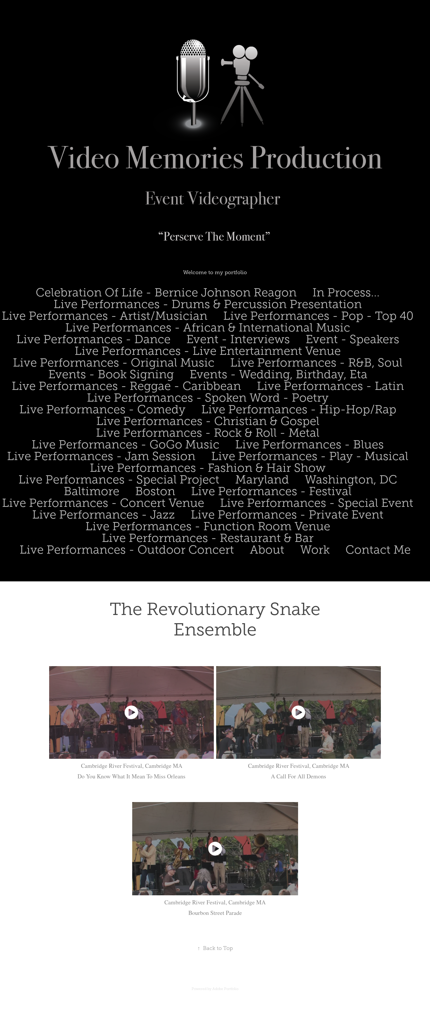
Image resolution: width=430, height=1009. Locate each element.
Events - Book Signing (111, 374)
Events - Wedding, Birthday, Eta (278, 374)
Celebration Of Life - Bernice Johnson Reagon (166, 292)
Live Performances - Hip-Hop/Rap (298, 409)
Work (315, 549)
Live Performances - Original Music (113, 362)
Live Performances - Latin (330, 386)
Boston (155, 491)
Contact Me (378, 549)
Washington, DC (351, 479)
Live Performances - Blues (309, 444)
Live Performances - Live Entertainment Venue (208, 350)
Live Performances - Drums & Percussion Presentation (208, 304)
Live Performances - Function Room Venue (207, 526)
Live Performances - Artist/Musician (104, 315)
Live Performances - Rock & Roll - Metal (207, 432)
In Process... (346, 292)
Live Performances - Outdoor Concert (127, 549)
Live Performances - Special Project (118, 479)
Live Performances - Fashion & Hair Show (208, 467)
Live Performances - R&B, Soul (316, 362)
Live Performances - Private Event (287, 514)
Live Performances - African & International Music (207, 327)
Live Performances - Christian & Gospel (207, 421)
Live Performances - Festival (271, 491)
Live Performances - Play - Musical (309, 456)
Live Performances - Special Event (316, 502)
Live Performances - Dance (93, 339)
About (267, 549)
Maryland (262, 479)
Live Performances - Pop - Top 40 (318, 315)
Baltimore (91, 491)
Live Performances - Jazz (103, 514)
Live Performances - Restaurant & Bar (208, 538)
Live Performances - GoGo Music (125, 444)
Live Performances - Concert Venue (103, 502)
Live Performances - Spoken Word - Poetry (207, 397)
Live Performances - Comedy (102, 409)
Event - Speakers (352, 339)
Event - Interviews (238, 339)
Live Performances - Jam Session (101, 456)
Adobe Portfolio (225, 989)
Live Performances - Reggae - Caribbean (126, 386)
